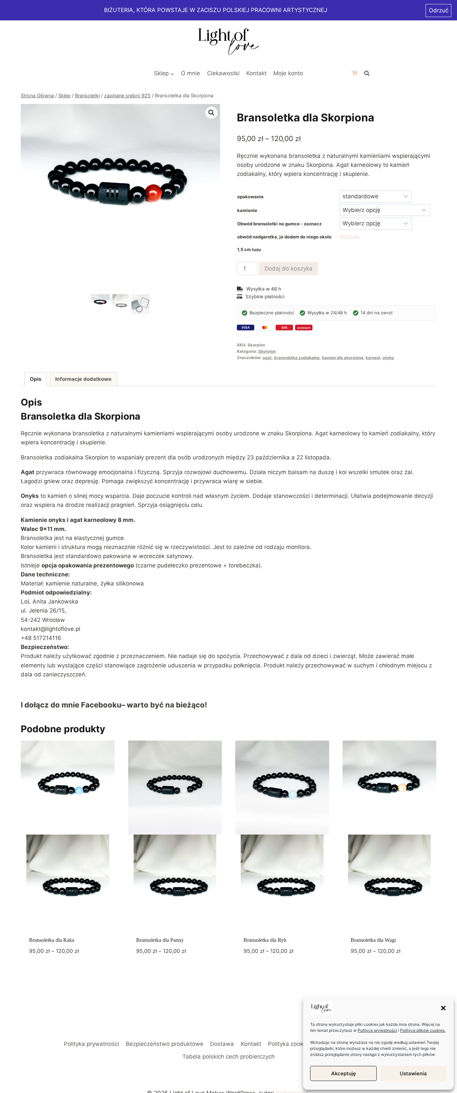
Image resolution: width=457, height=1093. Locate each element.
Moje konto (288, 73)
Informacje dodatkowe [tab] (83, 379)
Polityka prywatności (91, 1044)
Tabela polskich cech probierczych (228, 1056)
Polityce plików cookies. (423, 1030)
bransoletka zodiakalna (296, 357)
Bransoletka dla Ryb (265, 940)
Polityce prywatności (377, 1030)
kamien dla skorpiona (342, 357)
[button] (443, 1008)
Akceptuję (343, 1073)
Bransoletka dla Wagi (373, 940)
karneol (373, 357)
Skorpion (267, 351)
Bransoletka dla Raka (51, 940)
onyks (388, 357)
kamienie (247, 210)
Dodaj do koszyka (288, 268)
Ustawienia (413, 1073)
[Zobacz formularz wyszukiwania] (366, 73)
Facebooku (101, 704)
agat (267, 357)
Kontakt (256, 73)
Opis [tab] (35, 379)
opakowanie (250, 196)
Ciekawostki (223, 73)
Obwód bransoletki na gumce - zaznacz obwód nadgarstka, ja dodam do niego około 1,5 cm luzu (284, 236)
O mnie (190, 73)
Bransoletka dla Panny (160, 940)
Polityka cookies (289, 1044)
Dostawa (222, 1044)
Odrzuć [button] (438, 10)
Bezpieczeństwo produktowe (164, 1044)
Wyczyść (350, 236)
